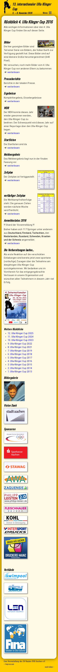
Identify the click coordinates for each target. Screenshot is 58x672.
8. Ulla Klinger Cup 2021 (20, 347)
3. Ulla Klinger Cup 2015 (20, 364)
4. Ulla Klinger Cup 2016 (20, 361)
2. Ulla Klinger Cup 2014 (20, 368)
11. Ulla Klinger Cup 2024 (21, 336)
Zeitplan (8, 172)
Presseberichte (12, 79)
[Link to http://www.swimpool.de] (15, 579)
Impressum (9, 664)
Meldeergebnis (12, 154)
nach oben (49, 666)
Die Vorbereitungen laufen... (19, 250)
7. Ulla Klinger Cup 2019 (20, 350)
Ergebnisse (10, 93)
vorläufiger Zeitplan (14, 195)
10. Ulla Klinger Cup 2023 (21, 340)
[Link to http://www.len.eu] (15, 619)
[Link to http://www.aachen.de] (15, 423)
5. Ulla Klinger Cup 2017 (20, 357)
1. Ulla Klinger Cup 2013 (20, 371)
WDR (6, 108)
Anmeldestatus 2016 (15, 220)
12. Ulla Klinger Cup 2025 (21, 333)
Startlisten (10, 140)
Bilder (7, 42)
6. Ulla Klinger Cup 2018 (20, 354)
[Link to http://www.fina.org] (15, 652)
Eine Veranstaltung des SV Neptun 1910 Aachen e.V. (24, 661)
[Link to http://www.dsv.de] (15, 593)
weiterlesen (13, 72)
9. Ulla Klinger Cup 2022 (20, 343)
